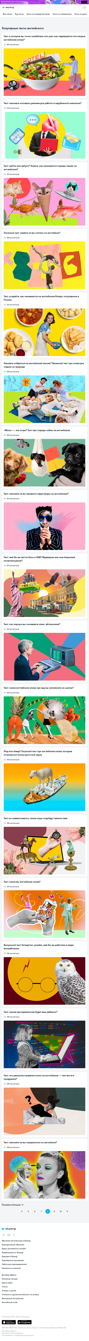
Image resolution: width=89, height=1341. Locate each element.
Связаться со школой (11, 1268)
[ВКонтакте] (4, 1235)
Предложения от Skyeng (12, 1252)
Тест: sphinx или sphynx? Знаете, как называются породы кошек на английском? (40, 167)
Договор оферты (9, 1275)
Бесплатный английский (13, 1298)
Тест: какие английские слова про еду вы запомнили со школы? (39, 687)
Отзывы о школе (9, 1290)
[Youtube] (9, 1235)
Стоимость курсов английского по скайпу (20, 1294)
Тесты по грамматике (62, 14)
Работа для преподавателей (14, 1264)
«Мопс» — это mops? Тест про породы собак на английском (37, 430)
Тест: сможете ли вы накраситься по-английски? (30, 1142)
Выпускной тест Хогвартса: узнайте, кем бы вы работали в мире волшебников (39, 947)
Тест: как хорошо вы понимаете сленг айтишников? (32, 624)
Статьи (5, 1286)
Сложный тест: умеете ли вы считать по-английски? (32, 232)
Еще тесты (19, 14)
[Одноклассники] (14, 1235)
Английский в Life (9, 1302)
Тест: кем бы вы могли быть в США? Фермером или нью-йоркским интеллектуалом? (39, 559)
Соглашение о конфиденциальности (18, 1335)
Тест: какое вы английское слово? (22, 881)
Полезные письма (9, 1279)
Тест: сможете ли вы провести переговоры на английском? (36, 493)
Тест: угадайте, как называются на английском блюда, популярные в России (41, 298)
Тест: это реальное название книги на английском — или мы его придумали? (39, 1077)
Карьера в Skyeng (9, 1256)
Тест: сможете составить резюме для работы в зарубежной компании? (42, 103)
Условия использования (12, 1333)
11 (67, 1211)
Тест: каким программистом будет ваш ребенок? (30, 1011)
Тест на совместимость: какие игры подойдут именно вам (35, 818)
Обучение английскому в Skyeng (16, 1241)
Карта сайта (7, 1283)
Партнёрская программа (13, 1260)
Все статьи (7, 14)
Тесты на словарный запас (38, 14)
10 (61, 1211)
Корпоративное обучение (13, 1244)
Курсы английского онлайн (14, 1248)
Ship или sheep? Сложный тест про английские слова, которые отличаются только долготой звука (38, 753)
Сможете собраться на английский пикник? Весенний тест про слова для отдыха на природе (44, 365)
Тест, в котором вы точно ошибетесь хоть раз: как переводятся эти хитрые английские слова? (44, 38)
